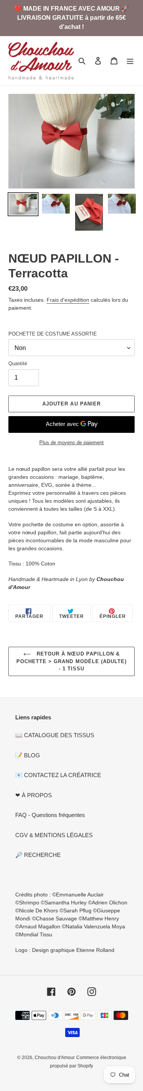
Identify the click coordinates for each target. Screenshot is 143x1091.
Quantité (17, 363)
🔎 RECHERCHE (38, 855)
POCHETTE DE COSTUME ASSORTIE (52, 334)
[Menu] (130, 60)
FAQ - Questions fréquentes (50, 815)
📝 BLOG (27, 755)
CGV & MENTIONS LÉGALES (54, 835)
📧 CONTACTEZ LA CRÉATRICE (58, 775)
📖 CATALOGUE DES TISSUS (54, 735)
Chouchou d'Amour (55, 1057)
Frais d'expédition (68, 300)
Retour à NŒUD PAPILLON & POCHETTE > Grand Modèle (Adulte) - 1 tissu (71, 661)
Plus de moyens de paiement (71, 442)
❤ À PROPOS (33, 795)
